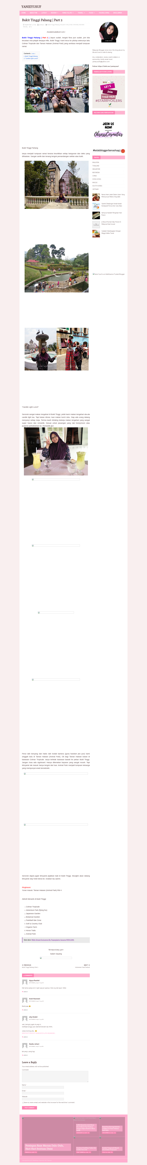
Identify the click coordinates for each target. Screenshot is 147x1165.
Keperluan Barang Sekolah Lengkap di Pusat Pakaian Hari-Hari (111, 1128)
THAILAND (95, 166)
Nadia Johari (34, 1044)
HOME (24, 13)
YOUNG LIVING (104, 13)
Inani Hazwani (34, 999)
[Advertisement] (56, 127)
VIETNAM (95, 189)
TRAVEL (80, 13)
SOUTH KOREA (97, 186)
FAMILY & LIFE (67, 13)
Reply (26, 991)
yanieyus (41, 24)
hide (33, 53)
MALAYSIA (69, 24)
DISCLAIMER (117, 13)
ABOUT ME (33, 13)
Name (24, 1085)
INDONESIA (96, 172)
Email (24, 1091)
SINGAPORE (96, 169)
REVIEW (54, 13)
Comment (25, 1070)
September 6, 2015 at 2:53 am (36, 1001)
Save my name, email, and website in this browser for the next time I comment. (49, 1102)
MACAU (94, 182)
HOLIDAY (63, 24)
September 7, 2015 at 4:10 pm (36, 1046)
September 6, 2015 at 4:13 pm (36, 1019)
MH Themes (48, 1160)
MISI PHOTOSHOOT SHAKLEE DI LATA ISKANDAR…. (39, 1033)
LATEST (44, 13)
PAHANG (76, 24)
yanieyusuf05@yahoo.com (101, 61)
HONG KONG (96, 179)
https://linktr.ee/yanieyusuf (108, 66)
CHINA (94, 176)
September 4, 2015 (30, 24)
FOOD (91, 13)
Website (24, 1096)
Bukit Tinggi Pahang (54, 24)
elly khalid (33, 1017)
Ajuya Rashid (34, 980)
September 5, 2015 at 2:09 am (36, 982)
